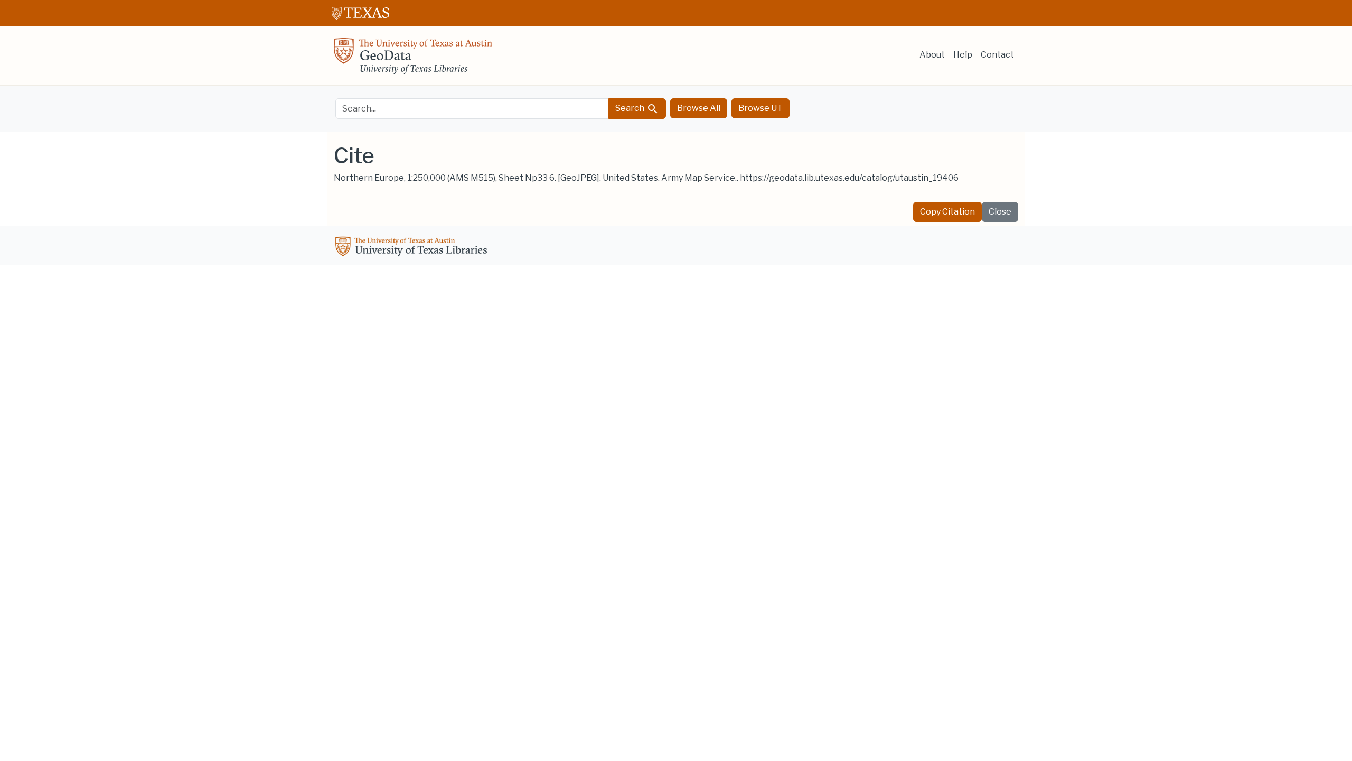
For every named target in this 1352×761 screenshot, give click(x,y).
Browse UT (760, 108)
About (932, 55)
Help (962, 55)
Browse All (698, 108)
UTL (413, 248)
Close (1000, 212)
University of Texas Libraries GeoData (413, 59)
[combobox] (472, 108)
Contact (997, 55)
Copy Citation (947, 212)
